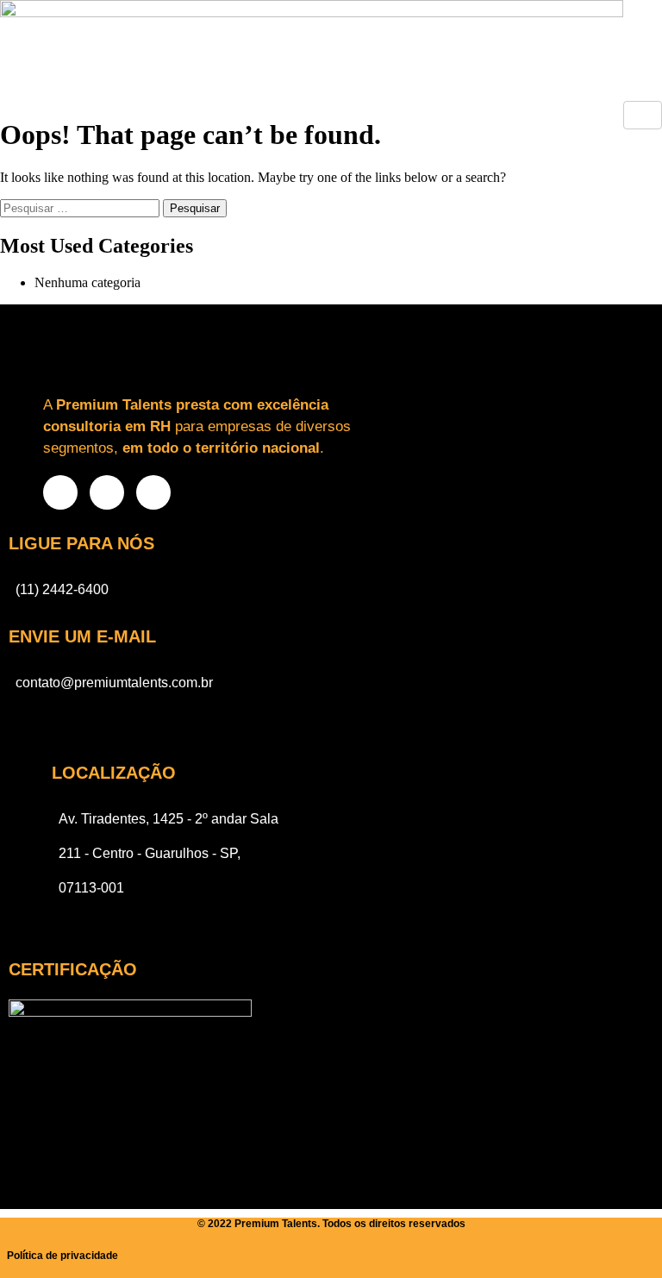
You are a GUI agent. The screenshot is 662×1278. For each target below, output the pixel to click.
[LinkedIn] (153, 492)
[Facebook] (107, 492)
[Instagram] (60, 492)
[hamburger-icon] (642, 115)
